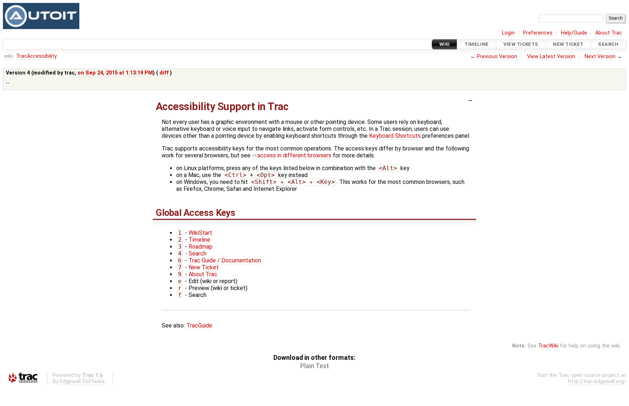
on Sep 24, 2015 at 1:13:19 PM (115, 73)
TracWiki (548, 346)
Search (608, 44)
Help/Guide (574, 33)
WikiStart (200, 232)
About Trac (608, 33)
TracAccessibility (36, 56)
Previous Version (497, 56)
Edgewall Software (82, 381)
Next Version (600, 56)
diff (164, 73)
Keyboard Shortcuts (395, 135)
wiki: (9, 56)
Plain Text (314, 366)
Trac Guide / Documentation (225, 260)
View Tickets (520, 44)
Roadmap (201, 246)
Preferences (538, 33)
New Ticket (568, 44)
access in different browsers (294, 155)
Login (508, 33)
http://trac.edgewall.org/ (597, 381)
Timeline (476, 44)
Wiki (444, 44)
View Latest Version (551, 56)
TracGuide (199, 325)
